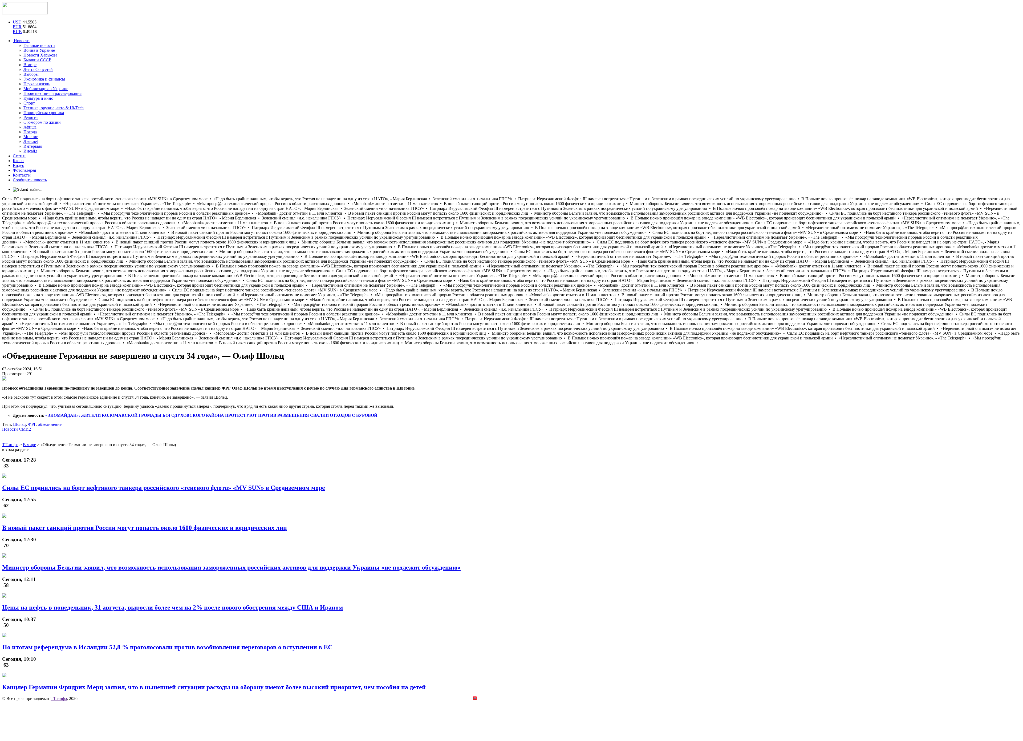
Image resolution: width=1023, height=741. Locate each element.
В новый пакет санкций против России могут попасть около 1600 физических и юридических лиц (144, 527)
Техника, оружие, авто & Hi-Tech (53, 108)
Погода (30, 132)
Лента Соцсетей (38, 69)
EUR (17, 27)
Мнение (30, 136)
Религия (30, 117)
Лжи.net (30, 141)
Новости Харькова (40, 55)
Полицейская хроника (43, 112)
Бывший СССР (37, 60)
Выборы (31, 74)
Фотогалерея (24, 170)
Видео (18, 165)
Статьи (19, 156)
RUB (17, 31)
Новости (21, 40)
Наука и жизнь (36, 84)
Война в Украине (39, 50)
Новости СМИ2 (16, 429)
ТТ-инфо (59, 698)
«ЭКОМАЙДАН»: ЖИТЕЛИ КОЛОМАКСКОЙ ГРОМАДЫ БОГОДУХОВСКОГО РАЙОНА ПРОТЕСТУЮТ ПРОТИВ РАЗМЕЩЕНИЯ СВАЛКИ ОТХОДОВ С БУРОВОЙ (211, 415)
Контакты (22, 175)
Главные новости (39, 45)
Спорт (29, 103)
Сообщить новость (30, 180)
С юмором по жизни (42, 122)
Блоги (18, 160)
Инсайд (30, 151)
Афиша (29, 127)
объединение (50, 424)
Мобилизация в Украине (45, 88)
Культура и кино (38, 98)
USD (17, 22)
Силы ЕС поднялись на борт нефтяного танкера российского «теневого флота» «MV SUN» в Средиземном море (163, 487)
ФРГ (32, 424)
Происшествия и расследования (52, 93)
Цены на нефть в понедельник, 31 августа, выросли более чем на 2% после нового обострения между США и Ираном (172, 607)
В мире (29, 64)
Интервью (32, 146)
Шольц (19, 424)
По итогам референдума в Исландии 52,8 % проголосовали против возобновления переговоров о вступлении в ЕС (167, 647)
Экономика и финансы (44, 79)
